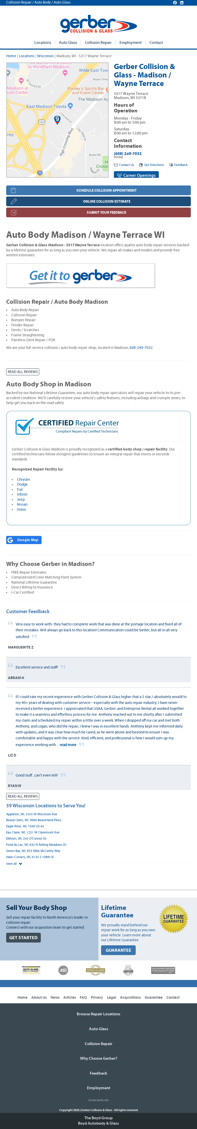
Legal (111, 997)
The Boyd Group (98, 1118)
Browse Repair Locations (98, 1014)
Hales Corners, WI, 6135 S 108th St (30, 857)
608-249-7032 (141, 348)
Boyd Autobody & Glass (98, 1123)
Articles (69, 997)
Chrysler (23, 480)
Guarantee (154, 997)
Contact (156, 43)
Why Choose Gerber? (98, 1058)
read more (68, 745)
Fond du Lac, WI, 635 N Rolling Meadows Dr (36, 845)
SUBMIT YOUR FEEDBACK (106, 212)
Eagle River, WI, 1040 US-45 (25, 826)
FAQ (83, 997)
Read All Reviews (23, 372)
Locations (42, 43)
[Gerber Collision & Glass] (98, 24)
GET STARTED (23, 937)
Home (11, 56)
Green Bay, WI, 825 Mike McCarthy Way (33, 851)
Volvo (21, 510)
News (55, 997)
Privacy (97, 997)
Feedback (181, 165)
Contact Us (126, 165)
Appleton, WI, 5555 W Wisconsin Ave (31, 814)
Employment (131, 43)
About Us (39, 997)
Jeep (21, 500)
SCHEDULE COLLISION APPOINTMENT (106, 190)
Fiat (20, 490)
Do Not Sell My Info (98, 1100)
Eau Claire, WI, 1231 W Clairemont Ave (33, 832)
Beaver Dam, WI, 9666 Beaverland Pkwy (33, 820)
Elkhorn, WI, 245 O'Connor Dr (26, 838)
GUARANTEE (118, 950)
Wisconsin (45, 56)
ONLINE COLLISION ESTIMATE (106, 201)
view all (11, 864)
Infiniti (22, 494)
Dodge (22, 484)
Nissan (22, 504)
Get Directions (154, 165)
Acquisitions (130, 997)
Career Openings (139, 175)
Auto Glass (68, 43)
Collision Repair (98, 43)
